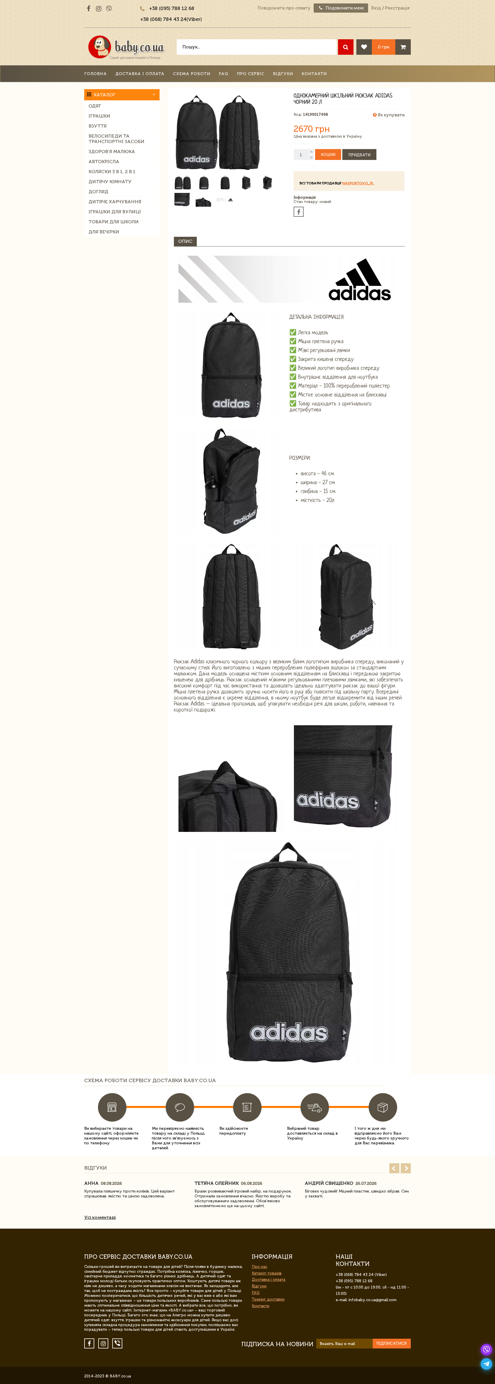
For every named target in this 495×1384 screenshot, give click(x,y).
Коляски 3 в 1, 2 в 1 (112, 171)
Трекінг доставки (268, 1299)
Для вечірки (104, 231)
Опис (185, 241)
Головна (95, 73)
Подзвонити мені (344, 8)
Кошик (328, 155)
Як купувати (390, 115)
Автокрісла (104, 161)
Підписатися (391, 1343)
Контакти (314, 73)
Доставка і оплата (139, 73)
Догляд (98, 191)
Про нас (259, 1266)
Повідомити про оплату (284, 8)
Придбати (359, 155)
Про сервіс (250, 73)
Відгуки (283, 73)
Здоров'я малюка (112, 151)
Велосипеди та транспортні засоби (116, 138)
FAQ (223, 73)
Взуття (98, 126)
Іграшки (99, 116)
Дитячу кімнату (110, 181)
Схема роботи (191, 73)
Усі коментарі (100, 1217)
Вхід (376, 8)
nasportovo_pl (358, 183)
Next (406, 1168)
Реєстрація (397, 8)
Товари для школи (114, 221)
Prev (394, 1168)
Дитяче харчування (115, 201)
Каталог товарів (267, 1273)
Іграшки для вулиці (115, 211)
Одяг (95, 106)
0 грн (383, 47)
